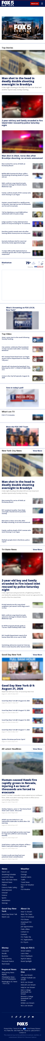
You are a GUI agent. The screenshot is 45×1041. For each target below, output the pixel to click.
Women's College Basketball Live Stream (27, 998)
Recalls (4, 953)
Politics (4, 885)
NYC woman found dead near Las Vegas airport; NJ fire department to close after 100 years (16, 358)
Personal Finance (8, 961)
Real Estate (6, 964)
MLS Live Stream (27, 1006)
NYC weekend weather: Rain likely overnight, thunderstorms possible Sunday (14, 511)
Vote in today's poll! (14, 387)
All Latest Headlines (11, 749)
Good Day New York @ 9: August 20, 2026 (15, 701)
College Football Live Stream (28, 979)
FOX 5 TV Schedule (8, 415)
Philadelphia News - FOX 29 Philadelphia (9, 978)
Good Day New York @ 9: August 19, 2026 (15, 710)
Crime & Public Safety (9, 887)
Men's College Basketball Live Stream (26, 992)
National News (7, 882)
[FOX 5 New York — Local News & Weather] (8, 3)
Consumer (5, 951)
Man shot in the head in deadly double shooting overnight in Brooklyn (18, 81)
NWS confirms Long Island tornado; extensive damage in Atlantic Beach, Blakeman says (14, 185)
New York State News (9, 880)
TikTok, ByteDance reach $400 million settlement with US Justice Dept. (15, 213)
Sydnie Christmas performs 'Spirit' (13, 739)
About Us (25, 908)
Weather (25, 868)
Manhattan (7, 262)
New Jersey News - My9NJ (8, 973)
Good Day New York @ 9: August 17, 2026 (15, 730)
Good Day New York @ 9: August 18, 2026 (15, 720)
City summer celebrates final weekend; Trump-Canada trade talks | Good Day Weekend (15, 348)
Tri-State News (9, 549)
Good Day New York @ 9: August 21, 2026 (18, 687)
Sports (4, 898)
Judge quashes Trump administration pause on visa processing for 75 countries (16, 223)
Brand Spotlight (26, 961)
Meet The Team (26, 914)
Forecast (24, 872)
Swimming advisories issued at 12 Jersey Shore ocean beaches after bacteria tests (16, 646)
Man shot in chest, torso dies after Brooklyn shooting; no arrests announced (22, 156)
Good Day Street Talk (9, 914)
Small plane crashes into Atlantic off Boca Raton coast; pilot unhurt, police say (16, 845)
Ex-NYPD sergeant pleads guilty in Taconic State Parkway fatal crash (13, 626)
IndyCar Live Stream (28, 987)
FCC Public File (26, 937)
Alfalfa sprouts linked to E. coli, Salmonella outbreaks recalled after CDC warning (16, 821)
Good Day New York (11, 654)
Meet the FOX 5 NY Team (17, 427)
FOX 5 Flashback (26, 956)
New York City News (12, 450)
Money (5, 947)
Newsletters (6, 900)
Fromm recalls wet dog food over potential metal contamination (13, 856)
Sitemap (5, 903)
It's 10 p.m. (24, 942)
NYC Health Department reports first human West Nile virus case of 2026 (14, 636)
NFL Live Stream (27, 975)
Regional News (9, 969)
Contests (24, 934)
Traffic (23, 880)
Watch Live (34, 3)
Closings (24, 874)
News (4, 868)
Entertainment (7, 890)
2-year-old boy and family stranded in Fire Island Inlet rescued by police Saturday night (22, 122)
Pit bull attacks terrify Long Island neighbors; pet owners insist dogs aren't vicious (15, 606)
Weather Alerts (26, 877)
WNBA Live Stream (27, 1003)
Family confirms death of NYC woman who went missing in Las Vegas (16, 194)
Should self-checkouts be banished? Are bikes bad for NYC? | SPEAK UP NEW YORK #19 (16, 368)
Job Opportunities (27, 927)
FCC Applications (27, 940)
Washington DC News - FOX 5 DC (9, 983)
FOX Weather (25, 889)
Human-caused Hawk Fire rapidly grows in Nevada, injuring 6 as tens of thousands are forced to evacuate (16, 204)
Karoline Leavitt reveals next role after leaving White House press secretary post (16, 232)
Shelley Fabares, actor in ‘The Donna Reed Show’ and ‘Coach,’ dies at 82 (16, 810)
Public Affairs (25, 929)
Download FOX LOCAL (26, 923)
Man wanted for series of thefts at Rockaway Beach (13, 165)
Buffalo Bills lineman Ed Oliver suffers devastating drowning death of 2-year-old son (15, 175)
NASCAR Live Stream (28, 985)
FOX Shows (25, 919)
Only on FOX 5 (27, 947)
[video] (37, 340)
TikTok (20, 1017)
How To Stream (26, 912)
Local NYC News (8, 877)
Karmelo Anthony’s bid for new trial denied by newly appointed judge (14, 242)
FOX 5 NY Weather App (27, 886)
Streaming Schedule (9, 874)
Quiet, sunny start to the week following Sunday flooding (15, 338)
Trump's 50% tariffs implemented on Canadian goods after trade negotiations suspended (16, 252)
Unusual (4, 893)
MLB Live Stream (27, 982)
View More (37, 451)
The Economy (7, 959)
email (33, 1017)
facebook (12, 1017)
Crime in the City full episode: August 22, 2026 (15, 377)
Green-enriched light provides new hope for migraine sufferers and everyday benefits (16, 833)
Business (5, 956)
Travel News (25, 882)
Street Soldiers (26, 951)
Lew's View (25, 953)
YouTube (24, 1017)
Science (4, 895)
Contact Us (25, 932)
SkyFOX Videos (26, 959)
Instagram (16, 1017)
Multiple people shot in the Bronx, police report (16, 541)
